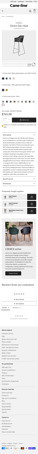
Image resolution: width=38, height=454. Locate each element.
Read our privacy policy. (28, 242)
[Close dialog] (36, 210)
